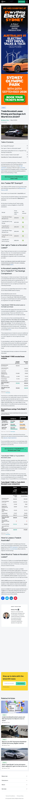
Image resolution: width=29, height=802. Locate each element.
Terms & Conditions (10, 796)
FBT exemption (14, 547)
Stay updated (21, 683)
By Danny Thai (5, 120)
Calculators (5, 780)
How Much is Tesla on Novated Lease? (11, 157)
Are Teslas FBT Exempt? (7, 146)
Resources (4, 776)
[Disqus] (14, 650)
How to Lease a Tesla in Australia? (10, 154)
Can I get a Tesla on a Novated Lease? (11, 148)
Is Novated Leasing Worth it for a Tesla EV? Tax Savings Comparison (13, 151)
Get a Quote (21, 1)
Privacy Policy (20, 796)
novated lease (13, 549)
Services (4, 789)
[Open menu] (27, 1)
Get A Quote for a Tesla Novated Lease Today (14, 177)
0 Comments (4, 122)
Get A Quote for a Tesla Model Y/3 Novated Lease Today (14, 449)
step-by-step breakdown (10, 438)
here (11, 264)
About (3, 784)
